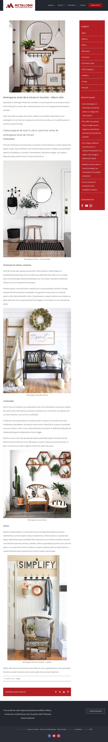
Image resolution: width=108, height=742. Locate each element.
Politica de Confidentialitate (48, 729)
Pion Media (78, 729)
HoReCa (85, 75)
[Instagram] (90, 205)
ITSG (91, 729)
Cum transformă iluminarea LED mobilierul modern (89, 186)
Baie (84, 33)
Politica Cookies (61, 729)
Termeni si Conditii (32, 729)
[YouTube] (86, 205)
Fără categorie (88, 69)
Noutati (85, 87)
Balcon (85, 39)
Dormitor (86, 57)
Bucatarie (86, 51)
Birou (84, 45)
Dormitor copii (88, 63)
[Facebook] (82, 205)
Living (18, 678)
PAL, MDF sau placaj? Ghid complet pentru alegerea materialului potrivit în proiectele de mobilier (91, 129)
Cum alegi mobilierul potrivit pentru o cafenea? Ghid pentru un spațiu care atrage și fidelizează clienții (92, 151)
